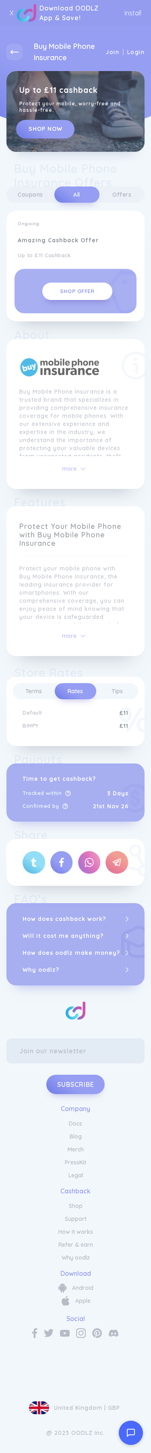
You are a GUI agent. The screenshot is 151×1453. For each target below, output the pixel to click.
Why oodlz (76, 1257)
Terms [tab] (33, 691)
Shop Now (45, 128)
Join (112, 52)
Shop (76, 1206)
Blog (76, 1136)
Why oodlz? (41, 969)
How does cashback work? (64, 919)
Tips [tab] (117, 691)
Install (132, 13)
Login (136, 52)
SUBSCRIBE (75, 1084)
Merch (76, 1149)
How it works (75, 1231)
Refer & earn (75, 1244)
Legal (75, 1175)
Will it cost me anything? (63, 935)
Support (76, 1218)
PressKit (75, 1162)
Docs (75, 1123)
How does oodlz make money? (71, 952)
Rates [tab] (75, 691)
